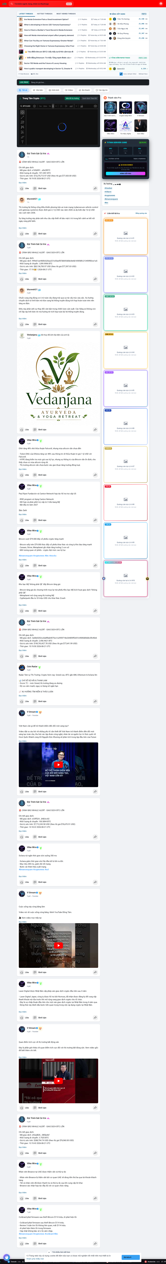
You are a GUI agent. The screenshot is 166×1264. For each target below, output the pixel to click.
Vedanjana (32, 335)
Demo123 (121, 69)
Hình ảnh (55, 90)
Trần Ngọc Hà (122, 29)
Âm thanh (85, 90)
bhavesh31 (32, 199)
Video (70, 90)
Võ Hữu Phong (123, 24)
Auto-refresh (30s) (129, 74)
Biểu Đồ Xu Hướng (72, 98)
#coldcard (49, 1234)
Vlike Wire (32, 440)
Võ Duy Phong (123, 33)
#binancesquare (26, 556)
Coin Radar (32, 666)
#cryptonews (38, 556)
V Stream (31, 712)
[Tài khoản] (160, 3)
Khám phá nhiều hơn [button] (35, 1259)
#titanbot (108, 188)
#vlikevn (108, 192)
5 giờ (28, 715)
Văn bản (39, 90)
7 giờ (28, 1212)
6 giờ (28, 986)
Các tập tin (103, 90)
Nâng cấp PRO (125, 173)
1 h (28, 157)
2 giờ (28, 248)
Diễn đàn (35, 74)
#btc (47, 556)
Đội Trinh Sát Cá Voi (36, 153)
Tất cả (24, 90)
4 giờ (28, 625)
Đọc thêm (22, 183)
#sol (47, 869)
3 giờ (28, 489)
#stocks (52, 556)
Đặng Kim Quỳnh (123, 38)
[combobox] (41, 4)
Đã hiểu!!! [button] (127, 1257)
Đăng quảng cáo (141, 213)
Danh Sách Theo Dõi (89, 98)
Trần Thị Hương (123, 19)
